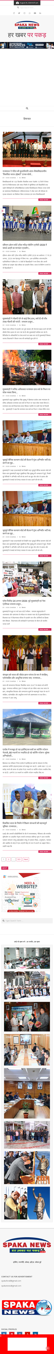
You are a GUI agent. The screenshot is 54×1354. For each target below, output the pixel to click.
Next (26, 859)
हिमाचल (24, 178)
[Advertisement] (27, 78)
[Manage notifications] (48, 1348)
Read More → (45, 200)
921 (19, 859)
